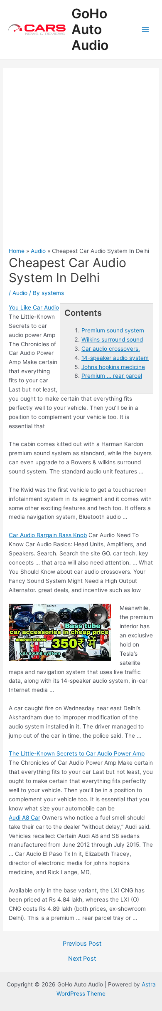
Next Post (82, 959)
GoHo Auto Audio (89, 29)
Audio (19, 293)
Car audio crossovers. (110, 348)
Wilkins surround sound (112, 339)
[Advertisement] (81, 162)
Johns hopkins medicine (113, 367)
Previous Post (82, 944)
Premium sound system (112, 330)
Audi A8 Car (24, 817)
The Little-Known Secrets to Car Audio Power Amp (77, 753)
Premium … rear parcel (111, 375)
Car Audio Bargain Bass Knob (48, 535)
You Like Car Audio (34, 307)
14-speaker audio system (115, 357)
